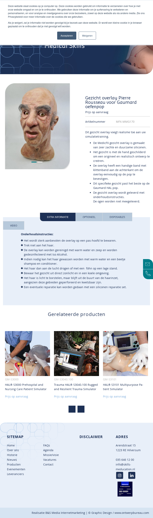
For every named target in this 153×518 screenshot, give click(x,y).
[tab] (58, 217)
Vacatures (49, 460)
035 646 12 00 (125, 460)
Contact (48, 464)
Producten (14, 464)
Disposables (117, 217)
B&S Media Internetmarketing (65, 513)
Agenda (48, 450)
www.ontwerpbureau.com (132, 513)
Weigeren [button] (87, 35)
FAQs (46, 445)
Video (13, 225)
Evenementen (16, 469)
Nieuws (12, 460)
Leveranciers (15, 474)
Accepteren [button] (67, 35)
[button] (34, 162)
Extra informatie (58, 217)
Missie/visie (51, 455)
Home (11, 445)
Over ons (13, 450)
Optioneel (89, 217)
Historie (12, 455)
